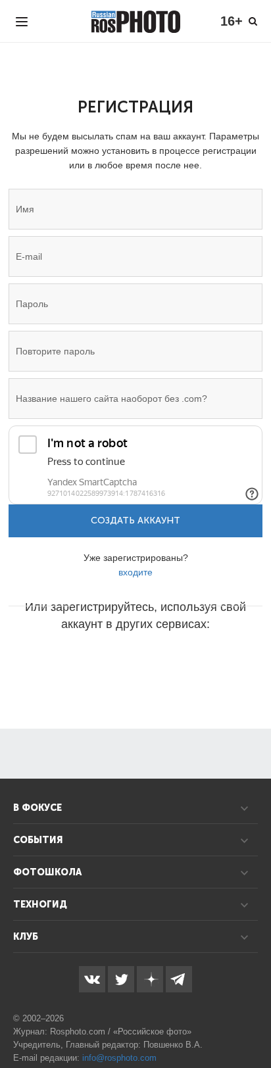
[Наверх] (254, 1024)
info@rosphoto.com (119, 1058)
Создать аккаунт (135, 520)
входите (135, 572)
